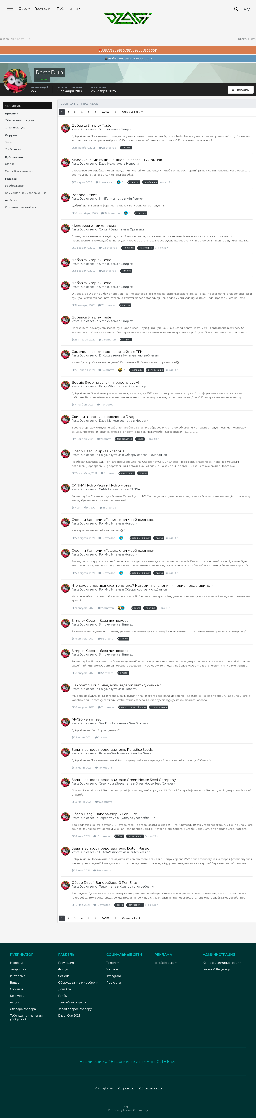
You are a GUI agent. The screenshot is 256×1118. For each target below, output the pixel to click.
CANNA (135, 489)
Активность (13, 105)
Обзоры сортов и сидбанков (146, 455)
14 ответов (105, 182)
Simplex (104, 129)
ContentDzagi (109, 229)
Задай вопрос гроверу (75, 1009)
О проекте (126, 1088)
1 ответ (102, 737)
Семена (63, 976)
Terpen (103, 818)
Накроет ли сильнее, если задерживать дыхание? (116, 685)
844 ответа (103, 870)
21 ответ (105, 438)
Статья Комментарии (19, 171)
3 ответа (109, 473)
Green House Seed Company (156, 783)
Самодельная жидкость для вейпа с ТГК (107, 352)
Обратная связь (150, 1088)
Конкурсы (17, 996)
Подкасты (113, 982)
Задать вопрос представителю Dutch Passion (112, 848)
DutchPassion (109, 852)
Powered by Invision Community (128, 1110)
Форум (24, 9)
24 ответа (107, 369)
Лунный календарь (72, 1002)
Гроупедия (43, 9)
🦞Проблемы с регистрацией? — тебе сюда (128, 49)
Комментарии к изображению (25, 192)
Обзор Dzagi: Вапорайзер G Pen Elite (104, 814)
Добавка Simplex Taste (91, 125)
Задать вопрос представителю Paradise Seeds (112, 750)
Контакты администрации (222, 963)
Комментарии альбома (20, 207)
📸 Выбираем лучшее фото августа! (128, 58)
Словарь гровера (23, 1009)
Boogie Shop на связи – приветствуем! (105, 382)
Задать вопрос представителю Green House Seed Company (124, 780)
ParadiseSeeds (109, 753)
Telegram (113, 963)
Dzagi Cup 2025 (69, 1015)
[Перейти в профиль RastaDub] (65, 128)
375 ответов (112, 213)
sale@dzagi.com (166, 963)
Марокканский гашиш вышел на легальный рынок (117, 160)
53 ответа (107, 638)
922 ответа (105, 801)
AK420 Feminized (87, 719)
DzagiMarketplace (111, 420)
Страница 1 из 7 (131, 111)
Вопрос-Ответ (84, 195)
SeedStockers (108, 723)
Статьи (9, 163)
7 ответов (107, 608)
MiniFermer (107, 198)
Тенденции (18, 969)
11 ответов (106, 404)
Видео (14, 982)
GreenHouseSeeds (111, 783)
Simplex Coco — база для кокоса (100, 621)
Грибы (62, 996)
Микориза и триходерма (94, 226)
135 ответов (109, 247)
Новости (132, 163)
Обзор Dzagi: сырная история (98, 451)
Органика (137, 229)
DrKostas (105, 355)
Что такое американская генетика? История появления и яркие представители (143, 586)
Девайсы (64, 989)
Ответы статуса (15, 127)
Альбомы (11, 200)
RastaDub (78, 129)
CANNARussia (108, 489)
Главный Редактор (216, 969)
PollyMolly (106, 455)
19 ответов (108, 537)
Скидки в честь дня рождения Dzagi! (104, 417)
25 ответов (109, 147)
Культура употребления (141, 355)
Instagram (113, 976)
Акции (15, 1002)
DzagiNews (107, 163)
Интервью (17, 976)
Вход (246, 9)
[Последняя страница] (115, 112)
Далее (105, 112)
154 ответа (105, 767)
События (16, 989)
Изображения (14, 185)
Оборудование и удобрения (79, 982)
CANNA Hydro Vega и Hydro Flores (101, 485)
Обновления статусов (19, 120)
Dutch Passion (140, 852)
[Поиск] (236, 9)
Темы (8, 142)
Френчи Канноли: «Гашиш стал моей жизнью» (113, 520)
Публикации (68, 9)
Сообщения (13, 149)
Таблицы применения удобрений (26, 1017)
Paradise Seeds (140, 753)
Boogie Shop (137, 386)
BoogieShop (107, 386)
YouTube (112, 969)
